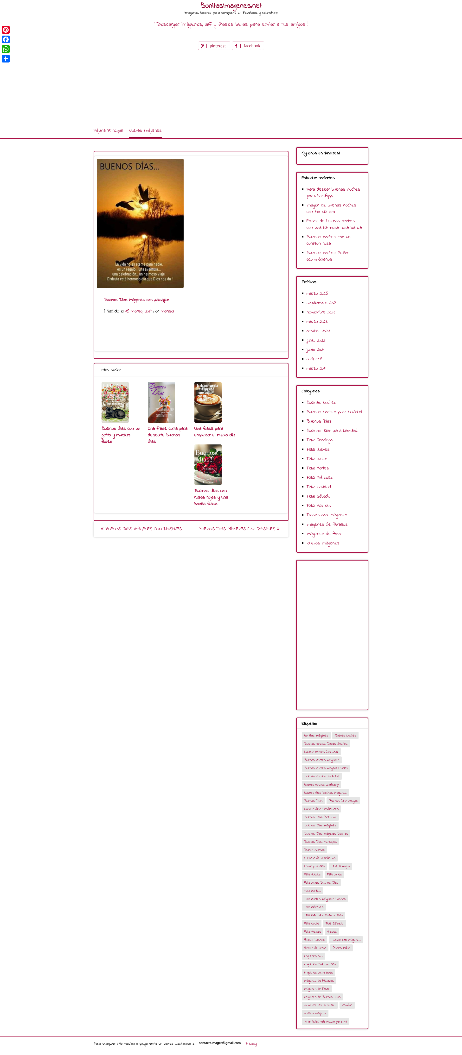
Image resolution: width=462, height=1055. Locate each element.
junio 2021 (315, 350)
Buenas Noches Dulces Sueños (325, 743)
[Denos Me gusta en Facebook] (248, 49)
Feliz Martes (318, 468)
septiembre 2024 (322, 303)
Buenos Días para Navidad (332, 431)
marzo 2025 (317, 293)
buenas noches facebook (321, 752)
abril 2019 (314, 359)
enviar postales (314, 866)
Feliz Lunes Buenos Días (321, 882)
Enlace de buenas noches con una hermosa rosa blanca (334, 224)
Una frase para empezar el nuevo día (214, 431)
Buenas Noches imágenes (321, 760)
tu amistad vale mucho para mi (325, 1021)
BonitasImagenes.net (231, 6)
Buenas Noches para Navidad (334, 412)
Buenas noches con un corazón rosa (329, 240)
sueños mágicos (315, 1013)
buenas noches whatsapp (321, 784)
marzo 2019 (316, 368)
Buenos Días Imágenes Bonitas (326, 833)
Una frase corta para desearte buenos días (167, 435)
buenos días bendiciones (321, 809)
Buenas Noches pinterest (321, 776)
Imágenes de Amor (324, 534)
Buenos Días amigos (343, 801)
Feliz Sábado (318, 496)
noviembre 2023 (321, 312)
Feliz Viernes (319, 506)
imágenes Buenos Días (320, 964)
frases (332, 931)
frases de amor (315, 948)
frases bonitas (314, 940)
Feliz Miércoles (320, 477)
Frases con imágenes (327, 515)
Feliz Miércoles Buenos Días (323, 915)
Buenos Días (319, 421)
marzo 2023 (317, 321)
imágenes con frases (318, 972)
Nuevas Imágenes (145, 130)
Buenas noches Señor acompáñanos (328, 256)
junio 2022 (316, 340)
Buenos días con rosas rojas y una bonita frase (211, 497)
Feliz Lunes (317, 459)
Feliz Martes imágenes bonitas (325, 899)
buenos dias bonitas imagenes (325, 792)
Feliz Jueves (318, 449)
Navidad (347, 1005)
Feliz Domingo (320, 440)
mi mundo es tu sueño (319, 1005)
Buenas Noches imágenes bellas (326, 768)
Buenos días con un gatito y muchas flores (121, 435)
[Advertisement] (231, 87)
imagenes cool (313, 956)
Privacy (251, 1044)
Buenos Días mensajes (320, 841)
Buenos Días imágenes (320, 825)
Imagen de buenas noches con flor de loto (331, 208)
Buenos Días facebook (320, 817)
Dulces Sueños (314, 850)
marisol (167, 311)
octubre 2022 (318, 331)
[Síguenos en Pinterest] (215, 49)
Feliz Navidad (319, 487)
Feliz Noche (311, 923)
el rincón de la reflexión (319, 858)
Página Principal (108, 130)
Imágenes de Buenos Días (322, 997)
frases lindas (341, 948)
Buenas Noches (321, 403)
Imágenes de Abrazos (327, 524)
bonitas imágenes (316, 735)
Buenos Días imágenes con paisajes (142, 529)
